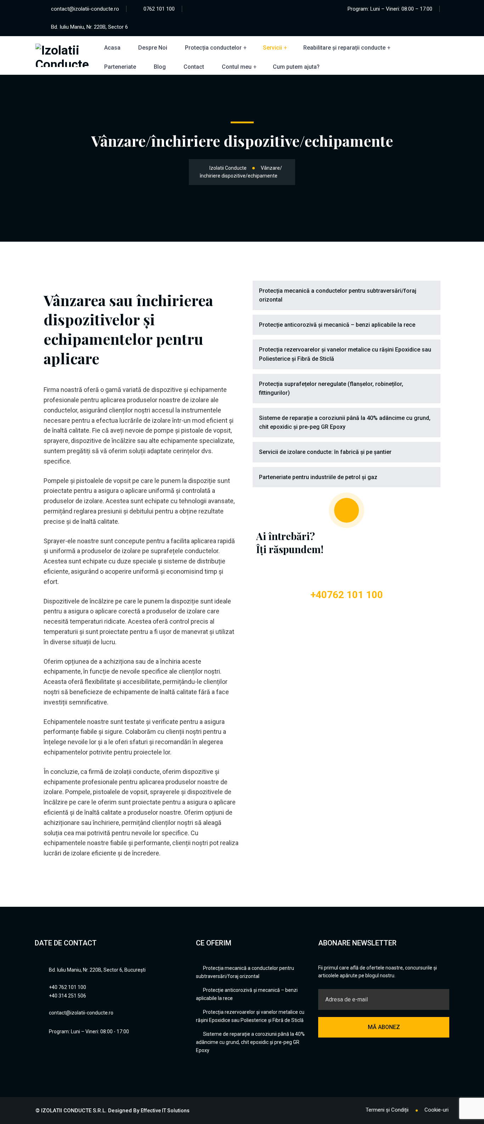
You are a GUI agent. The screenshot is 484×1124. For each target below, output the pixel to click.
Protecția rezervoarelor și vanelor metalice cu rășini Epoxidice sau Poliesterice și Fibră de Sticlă (345, 354)
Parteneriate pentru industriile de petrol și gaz (318, 477)
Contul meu (237, 66)
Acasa (112, 47)
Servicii (272, 47)
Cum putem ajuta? (296, 66)
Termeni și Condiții (387, 1110)
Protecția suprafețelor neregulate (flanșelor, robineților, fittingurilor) (331, 389)
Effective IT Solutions (165, 1110)
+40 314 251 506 (67, 996)
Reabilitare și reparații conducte (344, 47)
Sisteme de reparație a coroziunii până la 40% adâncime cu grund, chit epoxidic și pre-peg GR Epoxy (344, 423)
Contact (194, 66)
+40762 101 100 (346, 595)
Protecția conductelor (213, 47)
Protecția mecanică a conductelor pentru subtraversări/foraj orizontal (337, 295)
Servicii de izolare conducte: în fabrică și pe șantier (325, 452)
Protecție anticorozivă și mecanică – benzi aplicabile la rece (337, 324)
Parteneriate (120, 66)
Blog (160, 66)
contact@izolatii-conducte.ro (85, 9)
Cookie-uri (436, 1110)
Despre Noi (152, 47)
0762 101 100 (159, 9)
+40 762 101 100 (67, 987)
